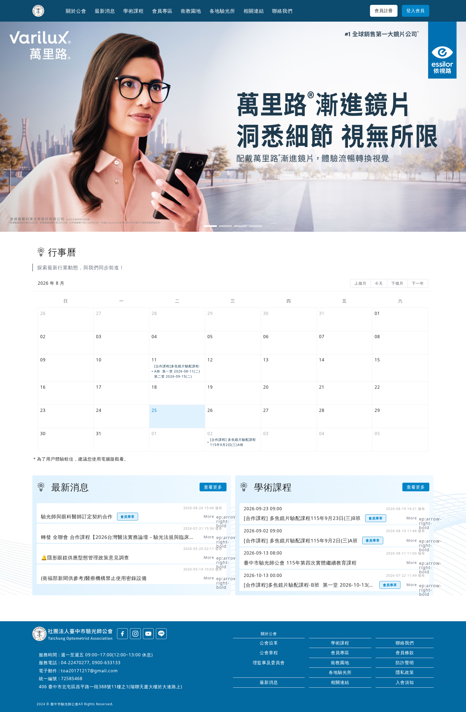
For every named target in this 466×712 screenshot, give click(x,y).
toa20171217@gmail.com (89, 671)
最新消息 (269, 682)
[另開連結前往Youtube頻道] (148, 633)
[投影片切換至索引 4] (255, 226)
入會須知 (405, 682)
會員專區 (340, 653)
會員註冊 (384, 11)
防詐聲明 (405, 663)
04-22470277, (76, 663)
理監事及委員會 (269, 663)
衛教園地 (340, 663)
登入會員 (415, 11)
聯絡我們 (405, 643)
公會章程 (269, 653)
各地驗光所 (340, 672)
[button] (76, 10)
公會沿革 (269, 643)
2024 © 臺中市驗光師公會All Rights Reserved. (75, 704)
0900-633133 (106, 663)
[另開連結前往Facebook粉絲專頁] (122, 633)
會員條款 (405, 653)
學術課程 (340, 643)
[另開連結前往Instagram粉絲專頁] (135, 633)
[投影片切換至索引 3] (240, 226)
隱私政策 (405, 672)
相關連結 (340, 682)
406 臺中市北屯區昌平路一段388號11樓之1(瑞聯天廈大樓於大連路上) (110, 687)
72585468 (72, 678)
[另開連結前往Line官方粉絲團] (161, 633)
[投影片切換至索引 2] (225, 226)
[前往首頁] (38, 11)
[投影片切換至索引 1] (210, 226)
